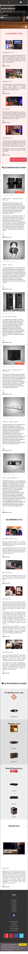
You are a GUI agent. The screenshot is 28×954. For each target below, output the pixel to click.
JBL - (9, 316)
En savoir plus (4, 15)
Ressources (14, 907)
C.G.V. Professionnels (14, 928)
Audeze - (7, 264)
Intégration (14, 906)
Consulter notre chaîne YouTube (18, 159)
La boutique (14, 909)
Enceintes (14, 902)
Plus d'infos (7, 66)
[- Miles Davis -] (14, 848)
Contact (14, 911)
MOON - (10, 478)
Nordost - (10, 421)
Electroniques (14, 900)
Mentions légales (14, 930)
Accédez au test (8, 237)
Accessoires (14, 904)
